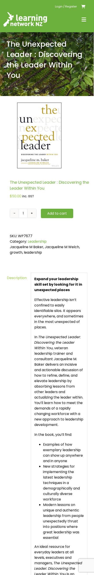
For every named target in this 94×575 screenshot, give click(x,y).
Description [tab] (17, 277)
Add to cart (57, 213)
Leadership (37, 241)
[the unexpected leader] (47, 135)
